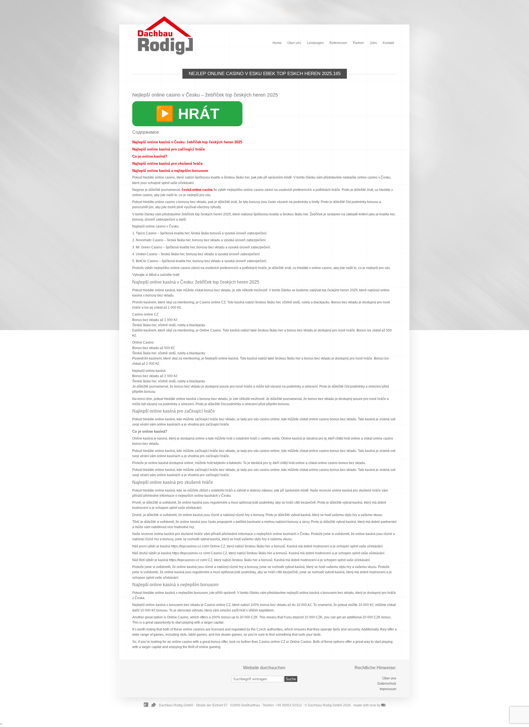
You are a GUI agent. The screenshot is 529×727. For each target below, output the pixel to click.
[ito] (383, 705)
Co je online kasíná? (149, 156)
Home (277, 43)
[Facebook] (147, 704)
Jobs (373, 43)
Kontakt (388, 43)
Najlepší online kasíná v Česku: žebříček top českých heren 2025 (187, 142)
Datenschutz (386, 683)
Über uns (294, 43)
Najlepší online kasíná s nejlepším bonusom (170, 171)
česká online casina (197, 190)
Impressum (388, 689)
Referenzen (338, 43)
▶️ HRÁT (187, 113)
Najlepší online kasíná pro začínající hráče (168, 149)
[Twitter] (153, 705)
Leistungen (315, 43)
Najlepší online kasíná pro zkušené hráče (167, 163)
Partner (358, 43)
